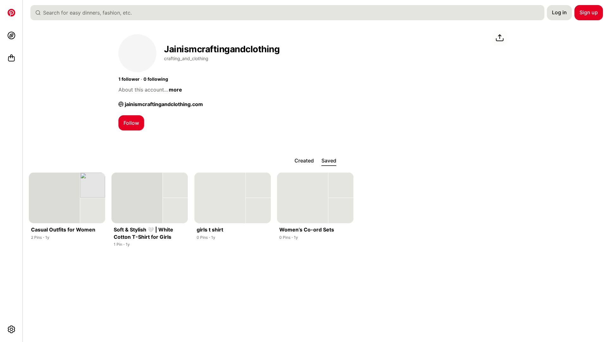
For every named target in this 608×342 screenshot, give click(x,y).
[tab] (304, 160)
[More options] (11, 329)
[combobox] (290, 12)
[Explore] (11, 35)
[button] (129, 79)
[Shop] (11, 58)
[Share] (499, 38)
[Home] (11, 12)
